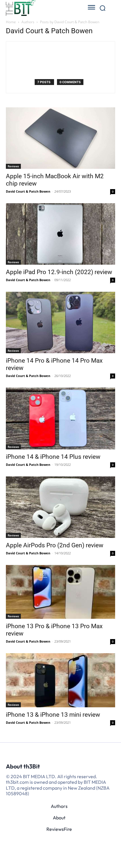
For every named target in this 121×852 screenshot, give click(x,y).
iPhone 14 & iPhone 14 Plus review (53, 456)
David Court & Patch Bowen (28, 191)
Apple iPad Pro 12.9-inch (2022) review (59, 272)
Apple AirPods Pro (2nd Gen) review (54, 545)
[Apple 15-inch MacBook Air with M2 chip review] (60, 138)
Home (11, 21)
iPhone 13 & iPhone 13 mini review (53, 714)
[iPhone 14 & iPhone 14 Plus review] (60, 418)
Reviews (13, 166)
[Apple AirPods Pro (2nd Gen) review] (60, 507)
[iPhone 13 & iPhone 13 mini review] (60, 680)
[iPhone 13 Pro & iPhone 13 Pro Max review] (60, 592)
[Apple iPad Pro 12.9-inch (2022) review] (60, 234)
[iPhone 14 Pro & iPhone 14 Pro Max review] (60, 322)
